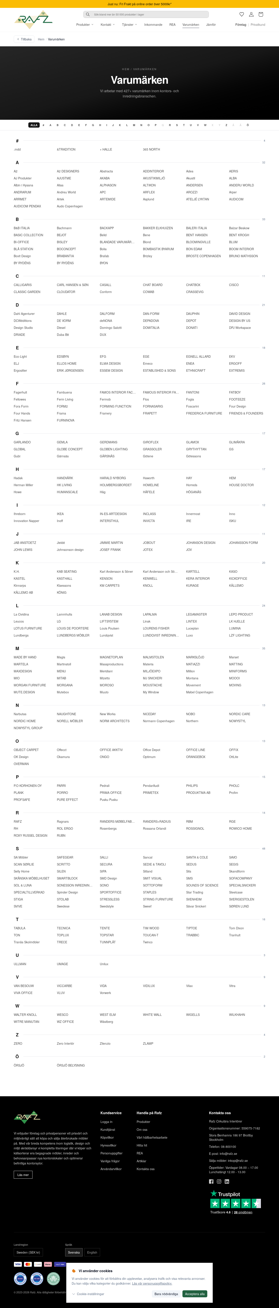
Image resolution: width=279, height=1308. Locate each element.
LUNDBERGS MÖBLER (73, 635)
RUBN (61, 835)
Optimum (149, 757)
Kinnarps (20, 585)
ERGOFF (235, 363)
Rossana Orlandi (154, 828)
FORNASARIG (153, 406)
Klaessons (64, 585)
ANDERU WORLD (241, 185)
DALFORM (107, 313)
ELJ (16, 363)
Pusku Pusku (109, 799)
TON (17, 935)
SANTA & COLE (197, 857)
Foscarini (192, 406)
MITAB (61, 678)
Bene (146, 235)
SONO (104, 885)
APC (103, 192)
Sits (188, 871)
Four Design (237, 406)
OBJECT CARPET (26, 750)
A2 (15, 171)
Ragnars (63, 821)
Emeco (148, 363)
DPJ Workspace (240, 327)
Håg (102, 492)
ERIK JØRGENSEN (70, 370)
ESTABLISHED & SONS (159, 370)
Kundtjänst (107, 1129)
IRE (188, 521)
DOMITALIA (151, 327)
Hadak (18, 478)
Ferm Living (65, 399)
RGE (232, 821)
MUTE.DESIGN (24, 692)
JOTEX (148, 549)
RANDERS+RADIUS (157, 821)
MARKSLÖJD (195, 657)
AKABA (105, 178)
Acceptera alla (195, 1294)
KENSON (106, 578)
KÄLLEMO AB (23, 592)
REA (172, 24)
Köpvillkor (107, 1137)
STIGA (18, 899)
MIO (17, 678)
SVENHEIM (194, 899)
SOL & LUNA (23, 885)
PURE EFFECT (67, 799)
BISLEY (62, 242)
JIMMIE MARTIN (111, 542)
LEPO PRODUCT (241, 614)
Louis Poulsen (109, 628)
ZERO (18, 1043)
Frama (61, 413)
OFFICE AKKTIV (111, 750)
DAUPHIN (192, 313)
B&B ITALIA (22, 228)
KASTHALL (64, 578)
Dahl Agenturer (24, 313)
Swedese (63, 906)
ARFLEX (149, 192)
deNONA (106, 320)
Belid (103, 235)
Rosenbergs (108, 828)
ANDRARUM (22, 192)
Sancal (147, 857)
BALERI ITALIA (196, 228)
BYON (104, 263)
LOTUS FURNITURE (28, 628)
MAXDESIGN (23, 671)
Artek (60, 199)
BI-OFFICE (21, 242)
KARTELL (193, 571)
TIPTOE (191, 928)
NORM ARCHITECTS (114, 721)
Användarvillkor (111, 1169)
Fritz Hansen (22, 420)
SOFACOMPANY (240, 878)
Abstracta (106, 171)
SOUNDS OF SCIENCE (202, 885)
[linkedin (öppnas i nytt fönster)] (227, 1181)
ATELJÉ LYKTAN (197, 199)
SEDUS (191, 864)
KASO (233, 571)
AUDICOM (236, 199)
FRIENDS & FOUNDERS (246, 413)
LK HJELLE (237, 621)
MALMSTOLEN (153, 657)
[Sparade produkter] (241, 14)
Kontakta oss (146, 1169)
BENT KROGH (239, 235)
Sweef (147, 906)
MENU (61, 671)
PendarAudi (151, 785)
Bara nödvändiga (166, 1294)
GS (231, 449)
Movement (193, 685)
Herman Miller (23, 485)
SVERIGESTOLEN (241, 899)
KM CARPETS (109, 585)
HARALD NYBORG (113, 478)
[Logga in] (251, 14)
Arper (233, 192)
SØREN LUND (239, 906)
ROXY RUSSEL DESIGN (30, 835)
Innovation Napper (26, 521)
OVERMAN (21, 764)
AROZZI (191, 192)
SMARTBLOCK (67, 878)
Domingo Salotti (111, 327)
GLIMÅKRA (237, 442)
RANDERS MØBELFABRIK (118, 821)
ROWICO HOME (240, 828)
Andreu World (66, 192)
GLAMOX (192, 442)
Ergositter (20, 370)
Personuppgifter (111, 1153)
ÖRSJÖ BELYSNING (71, 1065)
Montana (192, 678)
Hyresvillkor (108, 1145)
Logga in (106, 1121)
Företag (240, 24)
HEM (232, 478)
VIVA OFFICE (23, 993)
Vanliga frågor (110, 1161)
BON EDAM (194, 249)
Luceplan (192, 628)
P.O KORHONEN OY (28, 785)
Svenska (74, 1252)
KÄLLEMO (236, 585)
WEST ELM (108, 1014)
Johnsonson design (70, 549)
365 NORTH (151, 149)
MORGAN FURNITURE (30, 685)
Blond (147, 242)
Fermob (105, 399)
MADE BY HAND (25, 657)
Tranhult (234, 935)
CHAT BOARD (153, 285)
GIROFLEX (150, 442)
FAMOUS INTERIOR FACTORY (161, 392)
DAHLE (62, 313)
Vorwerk (105, 993)
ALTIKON (149, 185)
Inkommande (153, 24)
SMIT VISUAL (152, 878)
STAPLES (149, 892)
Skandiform (237, 871)
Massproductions (111, 664)
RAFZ (18, 821)
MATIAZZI (193, 664)
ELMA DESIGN (110, 363)
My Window (151, 692)
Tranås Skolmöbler (27, 942)
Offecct (61, 750)
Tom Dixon (236, 928)
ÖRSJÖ (19, 1065)
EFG (103, 356)
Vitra (232, 986)
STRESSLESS (109, 899)
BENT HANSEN (197, 235)
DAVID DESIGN (239, 313)
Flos (146, 399)
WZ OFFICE (65, 1021)
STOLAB (63, 899)
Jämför (211, 24)
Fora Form (21, 406)
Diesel (61, 327)
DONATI (191, 327)
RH (16, 828)
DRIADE (19, 334)
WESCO (62, 1014)
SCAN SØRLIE (24, 864)
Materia (148, 664)
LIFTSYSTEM (109, 621)
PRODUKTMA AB (198, 792)
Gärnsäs (63, 456)
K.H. (17, 571)
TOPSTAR (107, 935)
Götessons (193, 456)
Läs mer (23, 1175)
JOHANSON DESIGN (200, 542)
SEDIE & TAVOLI (154, 864)
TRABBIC (192, 935)
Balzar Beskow (239, 228)
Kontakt (106, 24)
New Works (108, 714)
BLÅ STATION (23, 249)
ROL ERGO (65, 828)
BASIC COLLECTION (28, 235)
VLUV (61, 993)
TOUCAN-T (150, 935)
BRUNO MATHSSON (243, 256)
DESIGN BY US (239, 320)
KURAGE (192, 585)
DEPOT (191, 320)
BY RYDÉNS (22, 263)
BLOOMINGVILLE (198, 242)
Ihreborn (20, 514)
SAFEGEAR (65, 857)
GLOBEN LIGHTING (114, 449)
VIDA (103, 986)
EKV (232, 356)
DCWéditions (23, 320)
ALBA (233, 178)
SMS (189, 878)
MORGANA (65, 685)
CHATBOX (193, 285)
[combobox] (146, 14)
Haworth (149, 478)
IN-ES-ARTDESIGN (113, 514)
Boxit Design (22, 256)
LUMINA (235, 628)
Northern (192, 721)
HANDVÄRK (65, 478)
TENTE (105, 928)
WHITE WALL (152, 1014)
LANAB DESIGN (111, 614)
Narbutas (20, 714)
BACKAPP (107, 228)
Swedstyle (107, 906)
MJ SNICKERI (152, 678)
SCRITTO (63, 864)
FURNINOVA (65, 420)
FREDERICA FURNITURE (204, 413)
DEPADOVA (151, 320)
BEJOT (61, 235)
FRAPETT (150, 413)
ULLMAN (20, 964)
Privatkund (258, 24)
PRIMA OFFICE (111, 792)
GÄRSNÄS (107, 456)
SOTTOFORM (152, 885)
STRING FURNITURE (158, 899)
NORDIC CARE (239, 714)
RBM (189, 821)
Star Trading (194, 892)
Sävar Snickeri (196, 906)
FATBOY (235, 392)
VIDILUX (149, 986)
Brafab (104, 256)
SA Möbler (21, 857)
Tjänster (127, 24)
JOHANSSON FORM (243, 542)
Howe (18, 492)
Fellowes (20, 399)
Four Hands (22, 413)
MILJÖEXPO (151, 671)
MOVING (235, 685)
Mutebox (63, 692)
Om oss (142, 1129)
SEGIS (233, 864)
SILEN (61, 871)
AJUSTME (64, 178)
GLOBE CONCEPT (70, 449)
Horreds (191, 485)
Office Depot (151, 750)
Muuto (104, 692)
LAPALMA (150, 614)
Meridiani (106, 671)
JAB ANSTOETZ (25, 542)
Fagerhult (20, 392)
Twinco (148, 942)
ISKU (232, 521)
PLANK (19, 792)
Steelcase (236, 892)
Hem (41, 39)
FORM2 (62, 406)
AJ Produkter (23, 178)
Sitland (147, 871)
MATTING (236, 664)
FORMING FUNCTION (115, 406)
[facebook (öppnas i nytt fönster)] (211, 1181)
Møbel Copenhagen (199, 692)
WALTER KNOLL (25, 1014)
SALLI (104, 857)
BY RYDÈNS (65, 263)
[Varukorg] (261, 14)
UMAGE (62, 964)
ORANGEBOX (195, 757)
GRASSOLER (152, 449)
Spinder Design (67, 892)
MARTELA (21, 664)
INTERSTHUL (109, 521)
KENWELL (150, 578)
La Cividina (21, 614)
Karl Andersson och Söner (161, 571)
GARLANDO (22, 442)
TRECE (62, 942)
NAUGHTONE (66, 714)
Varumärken (190, 24)
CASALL (105, 285)
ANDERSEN (194, 185)
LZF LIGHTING (239, 635)
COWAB (148, 292)
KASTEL (19, 578)
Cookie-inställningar (90, 1294)
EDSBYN (63, 356)
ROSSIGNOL (195, 828)
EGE (146, 356)
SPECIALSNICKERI (242, 885)
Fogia (190, 399)
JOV (189, 549)
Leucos (19, 621)
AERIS (233, 171)
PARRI (61, 785)
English (92, 1252)
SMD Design (108, 878)
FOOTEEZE (237, 399)
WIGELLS (193, 1014)
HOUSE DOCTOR (241, 485)
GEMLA (62, 442)
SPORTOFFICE (110, 892)
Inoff (60, 521)
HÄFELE (149, 492)
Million (190, 671)
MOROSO (107, 685)
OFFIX (233, 750)
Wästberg (106, 1021)
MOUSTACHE (152, 685)
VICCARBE (64, 986)
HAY (189, 478)
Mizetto (105, 678)
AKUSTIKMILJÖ (154, 178)
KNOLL (148, 585)
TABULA (19, 928)
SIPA (103, 871)
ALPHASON (108, 185)
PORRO (62, 792)
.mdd (17, 149)
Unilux (104, 964)
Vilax (189, 986)
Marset (234, 657)
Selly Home (21, 871)
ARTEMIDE (108, 199)
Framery (106, 413)
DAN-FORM (151, 313)
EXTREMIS (237, 370)
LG (59, 621)
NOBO (190, 714)
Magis (61, 657)
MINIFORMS (238, 671)
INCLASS (149, 514)
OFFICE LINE (195, 750)
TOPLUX (63, 935)
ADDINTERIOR (153, 171)
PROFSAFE (22, 799)
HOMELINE (151, 485)
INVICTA (149, 521)
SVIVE (18, 906)
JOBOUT (149, 542)
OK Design (21, 757)
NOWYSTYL (237, 721)
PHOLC (234, 785)
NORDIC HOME (25, 721)
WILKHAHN (237, 1014)
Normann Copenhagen (159, 721)
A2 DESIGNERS (68, 171)
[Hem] (33, 20)
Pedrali (104, 785)
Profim (233, 792)
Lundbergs (21, 635)
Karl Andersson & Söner (116, 571)
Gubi (17, 456)
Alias (60, 185)
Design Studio (23, 327)
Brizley (147, 256)
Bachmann (64, 228)
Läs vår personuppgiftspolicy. (152, 1283)
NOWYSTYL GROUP (28, 728)
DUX (103, 334)
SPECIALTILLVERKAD (29, 892)
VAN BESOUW (24, 986)
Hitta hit (142, 1145)
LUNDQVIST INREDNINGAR (161, 635)
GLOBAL (20, 449)
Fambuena (64, 392)
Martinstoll (64, 664)
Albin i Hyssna (23, 185)
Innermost (193, 514)
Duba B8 (63, 334)
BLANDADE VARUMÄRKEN (118, 242)
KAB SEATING (67, 571)
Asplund (148, 199)
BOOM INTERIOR (241, 249)
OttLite (233, 757)
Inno (232, 514)
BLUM (233, 242)
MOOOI (234, 678)
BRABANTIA (65, 256)
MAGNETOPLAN (111, 657)
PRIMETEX (150, 792)
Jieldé (61, 542)
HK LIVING (64, 485)
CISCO (234, 285)
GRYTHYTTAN (196, 449)
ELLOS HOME (67, 363)
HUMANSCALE (67, 492)
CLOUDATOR (66, 292)
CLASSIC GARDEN (27, 292)
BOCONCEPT (66, 249)
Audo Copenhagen (70, 206)
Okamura (63, 757)
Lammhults (64, 614)
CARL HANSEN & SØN (72, 285)
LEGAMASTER (196, 614)
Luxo (189, 635)
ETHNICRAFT (196, 370)
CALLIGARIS (23, 285)
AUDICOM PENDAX (27, 206)
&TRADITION (66, 149)
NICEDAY (149, 714)
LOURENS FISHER (156, 628)
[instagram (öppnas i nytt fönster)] (219, 1181)
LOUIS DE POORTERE (73, 628)
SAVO (233, 857)
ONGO (104, 757)
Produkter (83, 24)
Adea (189, 171)
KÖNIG (61, 592)
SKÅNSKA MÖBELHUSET (31, 878)
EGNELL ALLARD (198, 356)
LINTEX (191, 621)
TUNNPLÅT (108, 942)
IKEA (60, 514)
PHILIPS (192, 785)
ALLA (34, 125)
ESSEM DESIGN (111, 370)
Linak (146, 621)
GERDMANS (108, 442)
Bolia (103, 249)
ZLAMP (148, 1043)
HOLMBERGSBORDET (116, 485)
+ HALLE (106, 149)
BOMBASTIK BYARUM (158, 249)
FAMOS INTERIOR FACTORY (118, 392)
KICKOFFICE (238, 578)
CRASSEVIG (195, 292)
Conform (106, 292)
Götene (148, 456)
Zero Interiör (65, 1043)
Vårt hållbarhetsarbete (152, 1137)
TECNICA (63, 928)
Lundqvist (106, 635)
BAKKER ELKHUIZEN (158, 228)
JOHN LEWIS (23, 549)
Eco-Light (20, 356)
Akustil (190, 178)
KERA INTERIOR (198, 578)
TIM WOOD (151, 928)
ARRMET (20, 199)
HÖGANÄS (193, 492)
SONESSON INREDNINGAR (75, 885)
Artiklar (141, 1161)
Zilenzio (105, 1043)
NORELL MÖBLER (70, 721)
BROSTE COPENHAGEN (203, 256)
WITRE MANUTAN (26, 1021)
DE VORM (64, 320)
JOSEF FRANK (110, 549)
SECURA (106, 864)
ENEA (190, 363)
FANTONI (192, 392)
